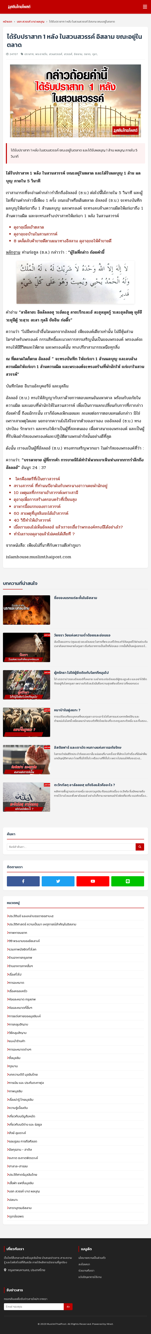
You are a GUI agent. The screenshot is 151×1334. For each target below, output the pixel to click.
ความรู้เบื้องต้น (18, 1107)
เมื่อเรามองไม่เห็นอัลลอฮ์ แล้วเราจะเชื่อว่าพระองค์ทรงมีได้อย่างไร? (68, 527)
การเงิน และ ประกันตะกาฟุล (26, 1082)
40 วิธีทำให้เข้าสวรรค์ (32, 520)
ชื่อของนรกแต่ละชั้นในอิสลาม (75, 597)
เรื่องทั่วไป (15, 974)
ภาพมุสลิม (15, 1091)
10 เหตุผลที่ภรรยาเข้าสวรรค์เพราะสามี (46, 492)
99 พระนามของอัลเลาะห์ (24, 941)
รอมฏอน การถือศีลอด (23, 1141)
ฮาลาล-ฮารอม (18, 1166)
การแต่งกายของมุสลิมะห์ (25, 1016)
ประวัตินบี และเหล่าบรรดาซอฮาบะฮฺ (31, 916)
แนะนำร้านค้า (17, 1041)
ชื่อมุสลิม (14, 1057)
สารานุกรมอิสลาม (20, 1207)
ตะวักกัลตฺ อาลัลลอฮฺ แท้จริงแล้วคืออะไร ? (84, 784)
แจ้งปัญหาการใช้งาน (89, 1277)
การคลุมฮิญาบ (18, 1024)
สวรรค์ (68, 54)
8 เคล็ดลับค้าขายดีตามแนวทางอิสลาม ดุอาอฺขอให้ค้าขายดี (62, 241)
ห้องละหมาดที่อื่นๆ (20, 1007)
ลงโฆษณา (84, 1264)
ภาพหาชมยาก (18, 932)
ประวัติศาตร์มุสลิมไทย (23, 1174)
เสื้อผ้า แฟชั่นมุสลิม (21, 1183)
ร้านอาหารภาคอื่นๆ (21, 966)
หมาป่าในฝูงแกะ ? (67, 710)
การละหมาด (16, 982)
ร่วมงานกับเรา (86, 1271)
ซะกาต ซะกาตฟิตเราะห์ (23, 1158)
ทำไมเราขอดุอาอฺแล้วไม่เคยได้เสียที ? (44, 534)
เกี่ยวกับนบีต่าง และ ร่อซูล (25, 1124)
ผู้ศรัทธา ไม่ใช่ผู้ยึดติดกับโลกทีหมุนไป (81, 672)
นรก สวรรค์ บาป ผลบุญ (24, 1191)
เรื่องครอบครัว (18, 991)
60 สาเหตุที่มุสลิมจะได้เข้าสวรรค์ (41, 513)
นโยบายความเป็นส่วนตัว (92, 1258)
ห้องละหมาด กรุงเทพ (22, 999)
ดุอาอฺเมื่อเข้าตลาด (29, 227)
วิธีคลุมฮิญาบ (18, 1032)
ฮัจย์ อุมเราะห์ (17, 1132)
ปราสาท (29, 54)
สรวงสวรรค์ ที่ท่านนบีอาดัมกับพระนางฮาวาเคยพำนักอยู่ (60, 485)
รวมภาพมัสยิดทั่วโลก (22, 949)
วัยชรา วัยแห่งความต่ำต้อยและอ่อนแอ (82, 635)
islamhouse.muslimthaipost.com (38, 557)
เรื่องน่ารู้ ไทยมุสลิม (21, 1099)
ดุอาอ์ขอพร (16, 1216)
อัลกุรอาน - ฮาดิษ (20, 1149)
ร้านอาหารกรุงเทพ (20, 957)
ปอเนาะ (13, 1199)
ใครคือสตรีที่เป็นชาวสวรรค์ (37, 479)
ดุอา (94, 54)
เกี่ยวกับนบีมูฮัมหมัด (22, 1116)
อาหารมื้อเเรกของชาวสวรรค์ (37, 506)
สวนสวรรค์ (55, 54)
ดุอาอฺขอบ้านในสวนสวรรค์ (35, 234)
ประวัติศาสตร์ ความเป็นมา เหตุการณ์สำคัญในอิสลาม (42, 924)
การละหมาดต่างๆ (20, 1049)
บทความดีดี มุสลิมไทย (23, 1074)
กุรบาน (13, 1066)
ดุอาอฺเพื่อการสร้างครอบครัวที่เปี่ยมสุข (45, 499)
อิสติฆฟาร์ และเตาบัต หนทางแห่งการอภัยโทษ (87, 747)
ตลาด (87, 54)
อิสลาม (78, 54)
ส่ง (68, 1306)
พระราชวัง (41, 54)
